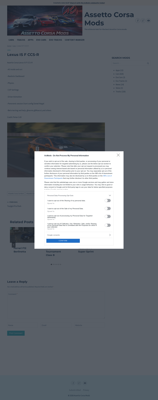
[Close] (119, 156)
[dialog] (79, 200)
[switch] (108, 200)
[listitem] (79, 195)
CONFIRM (63, 241)
